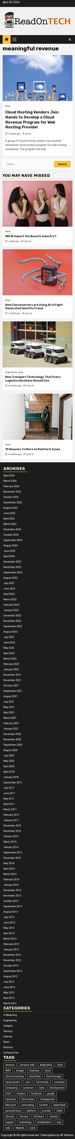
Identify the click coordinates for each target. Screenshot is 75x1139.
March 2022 (10, 658)
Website (20, 1127)
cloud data (35, 1076)
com (27, 1082)
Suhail (28, 134)
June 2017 (9, 793)
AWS (8, 1070)
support (9, 1122)
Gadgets (8, 1025)
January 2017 (11, 820)
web (7, 1127)
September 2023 (12, 572)
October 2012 (10, 965)
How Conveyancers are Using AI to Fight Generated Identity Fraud (34, 306)
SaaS (59, 1110)
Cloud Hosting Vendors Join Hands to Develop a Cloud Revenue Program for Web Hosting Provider (32, 119)
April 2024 (9, 556)
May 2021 (8, 707)
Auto (60, 1064)
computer (59, 1082)
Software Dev (11, 1052)
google (51, 1093)
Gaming (7, 1031)
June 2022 (9, 642)
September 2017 (12, 782)
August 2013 (10, 911)
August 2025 (10, 507)
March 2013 (10, 938)
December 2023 (12, 561)
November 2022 (12, 621)
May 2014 (8, 863)
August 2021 (10, 696)
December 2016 (12, 825)
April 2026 (9, 475)
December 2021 (12, 674)
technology (25, 1122)
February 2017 (11, 814)
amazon (10, 1064)
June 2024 (9, 551)
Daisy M (27, 241)
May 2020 (8, 761)
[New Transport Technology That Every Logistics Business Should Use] (37, 344)
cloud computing (14, 1076)
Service (24, 1116)
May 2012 (8, 992)
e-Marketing (10, 1015)
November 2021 (12, 680)
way (59, 1122)
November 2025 (12, 491)
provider (46, 1110)
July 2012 (8, 981)
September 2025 (12, 502)
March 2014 (10, 874)
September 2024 (12, 540)
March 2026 (10, 481)
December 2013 (12, 890)
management (47, 1099)
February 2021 (11, 723)
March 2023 (10, 599)
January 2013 (11, 949)
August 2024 (10, 545)
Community (42, 1082)
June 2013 (9, 922)
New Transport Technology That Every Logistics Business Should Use (33, 378)
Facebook (36, 1093)
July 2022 (8, 637)
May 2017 (8, 798)
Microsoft (10, 1105)
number (43, 1105)
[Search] (70, 39)
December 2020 (12, 734)
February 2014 (11, 879)
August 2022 (10, 631)
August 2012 (10, 976)
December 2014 (12, 858)
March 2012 (10, 1003)
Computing (11, 1087)
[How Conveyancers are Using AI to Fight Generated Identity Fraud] (37, 272)
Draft (8, 1093)
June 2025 (9, 513)
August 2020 (10, 750)
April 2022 (9, 653)
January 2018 (11, 777)
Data (41, 1087)
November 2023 (12, 567)
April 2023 (9, 594)
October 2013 (10, 901)
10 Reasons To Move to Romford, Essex (32, 449)
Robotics (8, 1047)
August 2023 (10, 577)
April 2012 (9, 998)
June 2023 (9, 588)
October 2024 (10, 534)
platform (32, 1110)
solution (53, 1116)
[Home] (7, 39)
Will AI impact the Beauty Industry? (30, 236)
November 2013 (12, 895)
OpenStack (59, 1105)
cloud (48, 1070)
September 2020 (12, 744)
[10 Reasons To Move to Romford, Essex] (37, 417)
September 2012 (12, 971)
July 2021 (8, 701)
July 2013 (8, 917)
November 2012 (12, 960)
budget (20, 1070)
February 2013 (11, 944)
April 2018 (9, 771)
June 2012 (9, 987)
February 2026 (11, 486)
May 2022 (8, 647)
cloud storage (53, 1076)
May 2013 (8, 928)
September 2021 (12, 691)
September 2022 (12, 626)
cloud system (12, 1082)
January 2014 (11, 884)
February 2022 (11, 664)
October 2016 (10, 836)
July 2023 (8, 583)
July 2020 (8, 755)
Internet (7, 1036)
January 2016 (11, 847)
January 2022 (11, 669)
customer (28, 1087)
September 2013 (12, 906)
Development (57, 1087)
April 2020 (9, 766)
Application (46, 1064)
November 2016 (12, 831)
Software (38, 1116)
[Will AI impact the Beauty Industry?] (37, 204)
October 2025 (10, 497)
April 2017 (9, 804)
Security (9, 1116)
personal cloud (13, 1110)
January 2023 (11, 610)
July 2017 (8, 787)
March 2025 (10, 524)
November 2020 (12, 739)
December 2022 (12, 615)
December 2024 (12, 529)
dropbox (21, 1093)
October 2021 (10, 685)
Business (34, 1070)
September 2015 (12, 852)
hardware (10, 1099)
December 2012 (12, 954)
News (8, 106)
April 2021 (9, 712)
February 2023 (11, 604)
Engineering (11, 372)
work (32, 1127)
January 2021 (11, 728)
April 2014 (9, 868)
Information (28, 1099)
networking (27, 1105)
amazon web (27, 1064)
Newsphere (49, 1135)
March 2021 (10, 717)
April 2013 (9, 933)
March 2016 (10, 841)
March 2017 (10, 809)
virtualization (44, 1122)
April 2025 (9, 518)
